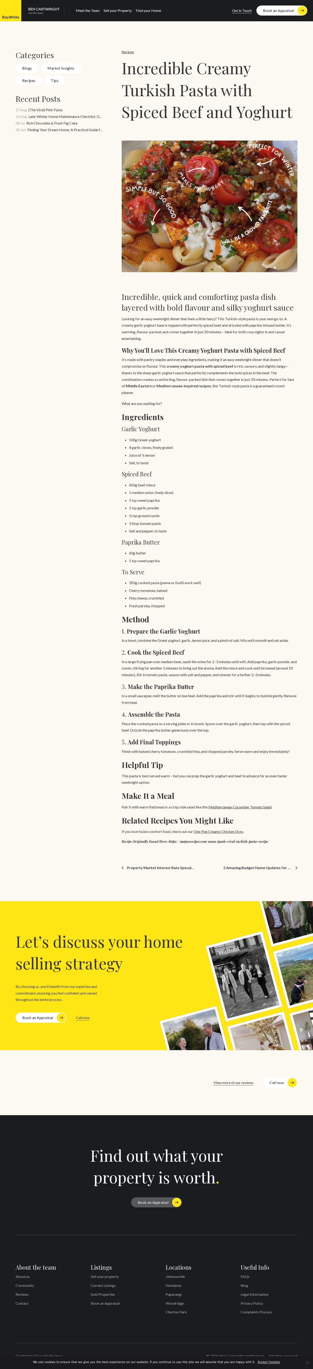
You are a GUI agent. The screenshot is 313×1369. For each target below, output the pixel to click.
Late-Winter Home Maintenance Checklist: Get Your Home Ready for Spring (66, 116)
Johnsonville (175, 1276)
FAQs (245, 1276)
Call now (83, 1017)
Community (25, 1285)
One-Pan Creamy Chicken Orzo (218, 831)
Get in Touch (242, 10)
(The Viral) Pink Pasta (45, 110)
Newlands (173, 1285)
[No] (307, 1362)
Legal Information (255, 1294)
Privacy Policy (252, 1303)
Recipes (29, 80)
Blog (244, 1285)
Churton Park (176, 1312)
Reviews (22, 1294)
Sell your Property (118, 10)
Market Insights (60, 68)
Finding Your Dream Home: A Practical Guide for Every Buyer (65, 129)
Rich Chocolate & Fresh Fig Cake (51, 123)
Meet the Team (88, 10)
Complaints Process (256, 1312)
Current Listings (103, 1285)
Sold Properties (103, 1294)
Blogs (27, 68)
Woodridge (175, 1303)
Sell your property (105, 1276)
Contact (22, 1303)
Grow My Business (48, 1356)
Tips (54, 80)
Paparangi (174, 1294)
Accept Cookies (269, 1362)
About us (23, 1276)
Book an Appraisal (278, 10)
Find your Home (148, 10)
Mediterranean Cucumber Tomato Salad (240, 807)
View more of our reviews (233, 1082)
